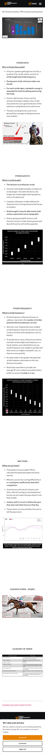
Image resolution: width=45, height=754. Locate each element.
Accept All (22, 737)
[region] (22, 736)
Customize (22, 743)
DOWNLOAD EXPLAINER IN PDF (16, 705)
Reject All (22, 749)
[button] (40, 4)
